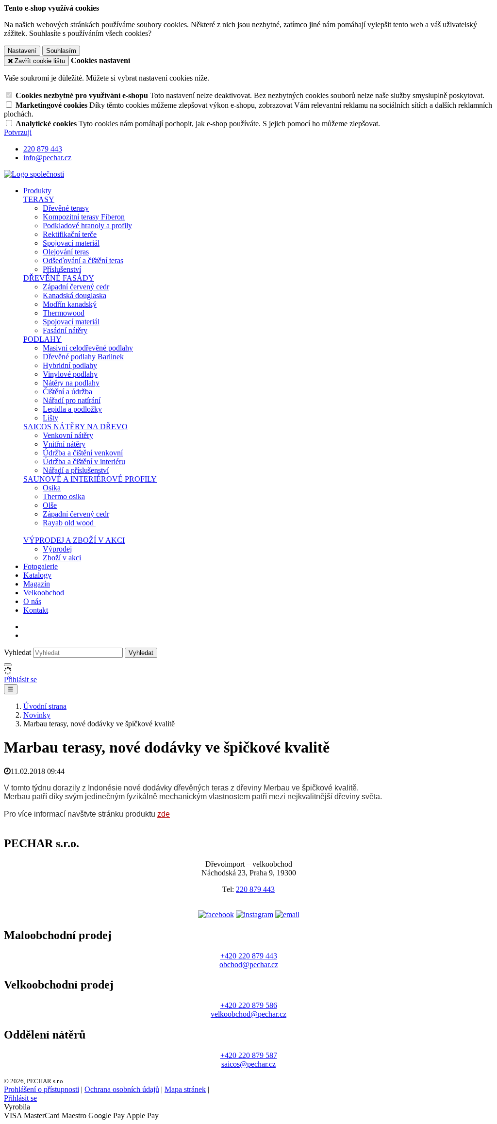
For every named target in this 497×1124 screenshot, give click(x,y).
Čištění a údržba (67, 391)
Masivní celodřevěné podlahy (88, 348)
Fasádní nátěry (65, 330)
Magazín (36, 584)
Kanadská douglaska (74, 295)
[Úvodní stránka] (34, 174)
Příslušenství (62, 269)
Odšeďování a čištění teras (83, 260)
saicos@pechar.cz (248, 1064)
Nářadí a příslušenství (76, 470)
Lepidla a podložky (72, 409)
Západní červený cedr (76, 287)
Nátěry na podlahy (71, 383)
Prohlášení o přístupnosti (41, 1089)
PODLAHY (42, 339)
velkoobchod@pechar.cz (248, 1014)
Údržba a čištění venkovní (83, 453)
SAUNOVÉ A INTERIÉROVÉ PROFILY (90, 479)
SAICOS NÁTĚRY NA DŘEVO (75, 426)
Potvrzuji (18, 132)
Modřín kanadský (70, 304)
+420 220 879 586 (248, 1005)
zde (163, 814)
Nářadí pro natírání (71, 400)
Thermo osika (64, 496)
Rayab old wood (69, 523)
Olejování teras (66, 252)
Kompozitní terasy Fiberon (84, 217)
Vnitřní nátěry (64, 444)
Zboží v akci (62, 558)
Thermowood (63, 313)
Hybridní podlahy (70, 365)
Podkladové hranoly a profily (87, 225)
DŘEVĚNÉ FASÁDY (58, 278)
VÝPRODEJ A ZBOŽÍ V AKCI (74, 540)
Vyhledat (17, 652)
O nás (32, 601)
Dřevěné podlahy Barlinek (83, 356)
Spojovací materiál (71, 243)
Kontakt (35, 610)
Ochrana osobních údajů (121, 1089)
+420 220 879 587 (248, 1055)
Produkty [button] (37, 190)
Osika (52, 488)
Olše (50, 505)
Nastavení (22, 50)
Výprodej (57, 549)
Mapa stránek (185, 1089)
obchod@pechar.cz (248, 964)
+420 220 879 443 (248, 956)
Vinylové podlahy (70, 374)
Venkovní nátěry (68, 435)
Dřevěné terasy (66, 208)
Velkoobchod (43, 592)
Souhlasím (61, 50)
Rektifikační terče (70, 234)
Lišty (50, 418)
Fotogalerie (40, 566)
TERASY (38, 199)
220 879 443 (255, 889)
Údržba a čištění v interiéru (84, 461)
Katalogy (37, 575)
